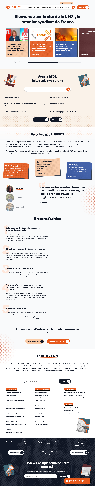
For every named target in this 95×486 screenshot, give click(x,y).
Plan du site (35, 484)
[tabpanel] (64, 197)
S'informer (60, 7)
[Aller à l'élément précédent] (15, 62)
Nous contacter (37, 3)
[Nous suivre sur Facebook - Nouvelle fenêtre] (47, 451)
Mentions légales (53, 484)
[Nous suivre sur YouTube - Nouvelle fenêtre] (52, 451)
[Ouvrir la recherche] (73, 7)
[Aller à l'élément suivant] (20, 62)
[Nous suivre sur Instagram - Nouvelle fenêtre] (50, 454)
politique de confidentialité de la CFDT (61, 471)
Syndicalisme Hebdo (27, 3)
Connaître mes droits (34, 7)
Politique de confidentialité (74, 484)
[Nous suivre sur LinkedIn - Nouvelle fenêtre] (38, 451)
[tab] (14, 188)
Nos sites (46, 3)
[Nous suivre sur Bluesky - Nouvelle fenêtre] (43, 451)
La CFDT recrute (54, 3)
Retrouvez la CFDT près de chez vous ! (47, 377)
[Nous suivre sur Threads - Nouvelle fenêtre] (56, 451)
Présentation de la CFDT (48, 7)
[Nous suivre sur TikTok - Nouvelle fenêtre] (45, 454)
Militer (67, 7)
